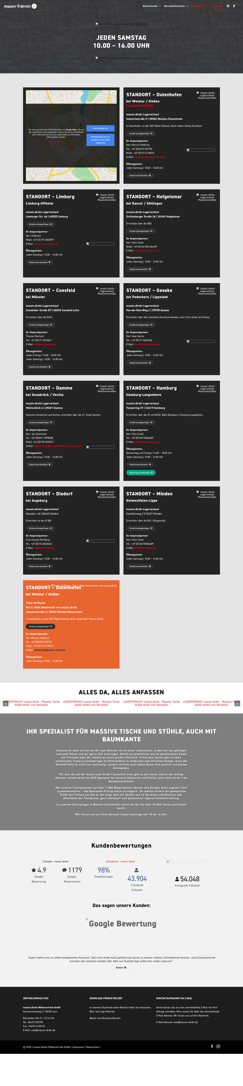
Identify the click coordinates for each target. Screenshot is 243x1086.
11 (136, 969)
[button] (5, 703)
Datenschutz (92, 1047)
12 (139, 969)
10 (133, 969)
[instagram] (218, 1046)
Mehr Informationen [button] (56, 141)
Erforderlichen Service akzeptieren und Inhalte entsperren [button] (100, 140)
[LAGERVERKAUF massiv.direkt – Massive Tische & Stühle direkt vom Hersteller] (31, 701)
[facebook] (212, 1046)
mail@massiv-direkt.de (46, 243)
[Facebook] (234, 6)
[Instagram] (228, 6)
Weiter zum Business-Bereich (105, 1018)
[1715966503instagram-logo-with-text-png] (187, 861)
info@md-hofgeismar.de (146, 250)
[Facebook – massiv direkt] (120, 861)
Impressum (78, 1047)
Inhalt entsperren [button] (100, 128)
